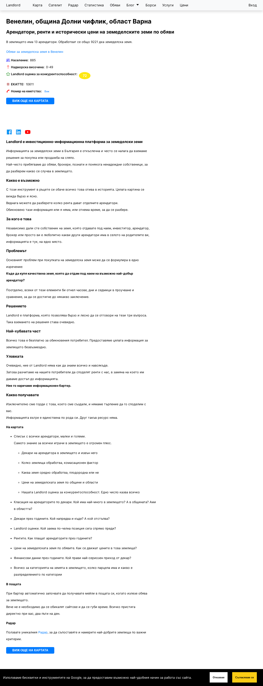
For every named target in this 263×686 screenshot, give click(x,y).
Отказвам (218, 677)
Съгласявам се (244, 677)
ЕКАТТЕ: (17, 84)
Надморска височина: (27, 67)
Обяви (115, 5)
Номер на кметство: (26, 91)
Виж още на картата (30, 101)
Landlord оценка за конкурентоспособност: (44, 74)
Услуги (168, 5)
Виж (46, 91)
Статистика (94, 5)
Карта (37, 5)
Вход (253, 5)
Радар (73, 5)
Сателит (55, 5)
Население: (19, 60)
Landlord (13, 5)
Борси (151, 5)
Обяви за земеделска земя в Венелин (34, 52)
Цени (184, 5)
